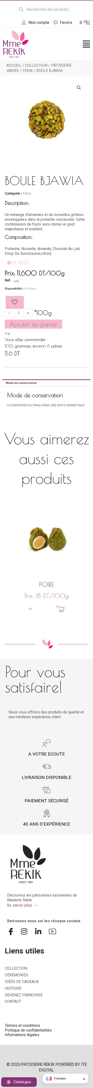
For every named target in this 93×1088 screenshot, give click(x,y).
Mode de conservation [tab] (21, 383)
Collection (36, 65)
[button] (86, 44)
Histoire (13, 988)
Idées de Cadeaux (22, 981)
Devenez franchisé (23, 995)
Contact (13, 1001)
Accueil (13, 65)
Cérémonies (16, 975)
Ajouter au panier (34, 324)
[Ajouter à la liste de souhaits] (15, 302)
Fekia (27, 70)
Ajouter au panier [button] (49, 609)
